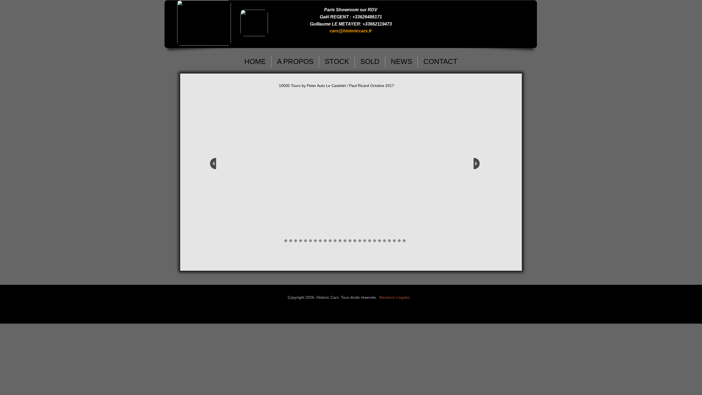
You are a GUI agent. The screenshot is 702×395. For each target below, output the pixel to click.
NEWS (401, 61)
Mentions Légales (394, 297)
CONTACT (440, 61)
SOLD (370, 61)
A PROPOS (295, 61)
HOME (255, 61)
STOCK (337, 61)
